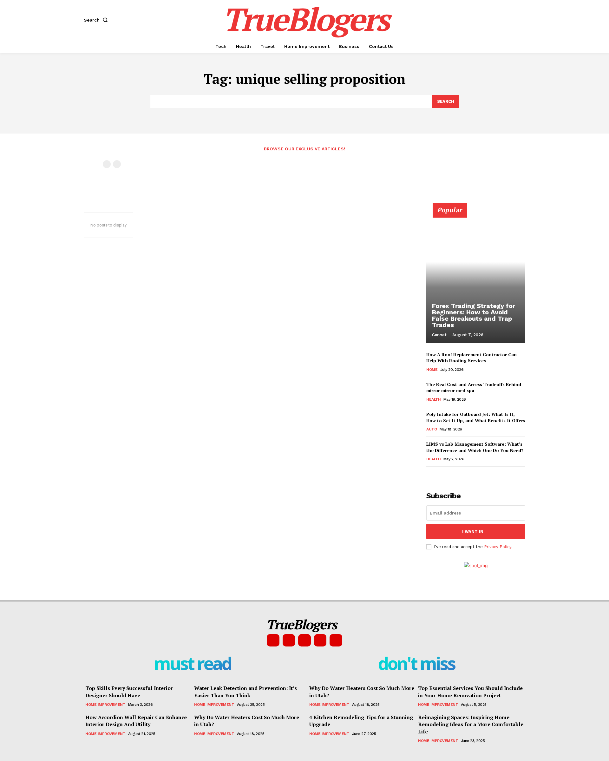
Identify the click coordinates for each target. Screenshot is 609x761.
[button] (97, 20)
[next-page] (440, 475)
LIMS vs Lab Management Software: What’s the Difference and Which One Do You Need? (474, 447)
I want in (472, 531)
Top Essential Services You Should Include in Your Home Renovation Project (470, 692)
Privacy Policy (497, 546)
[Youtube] (336, 640)
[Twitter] (320, 640)
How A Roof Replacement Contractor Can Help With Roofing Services (471, 357)
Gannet (439, 334)
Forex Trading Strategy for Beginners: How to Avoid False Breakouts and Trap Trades (473, 315)
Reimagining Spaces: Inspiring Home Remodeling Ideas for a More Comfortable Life (470, 724)
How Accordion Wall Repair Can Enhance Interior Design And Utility (136, 721)
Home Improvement (105, 704)
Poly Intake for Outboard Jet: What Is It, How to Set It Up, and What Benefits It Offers (475, 417)
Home (431, 369)
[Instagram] (289, 640)
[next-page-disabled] (117, 164)
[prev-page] (107, 164)
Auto (431, 429)
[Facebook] (273, 640)
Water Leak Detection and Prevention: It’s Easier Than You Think (245, 692)
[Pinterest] (304, 640)
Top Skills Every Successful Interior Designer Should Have (129, 692)
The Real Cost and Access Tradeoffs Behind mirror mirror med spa (473, 387)
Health (433, 399)
